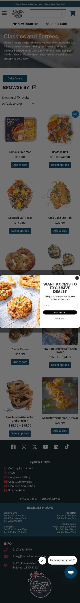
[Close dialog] (77, 278)
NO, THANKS (60, 318)
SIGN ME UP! (60, 312)
